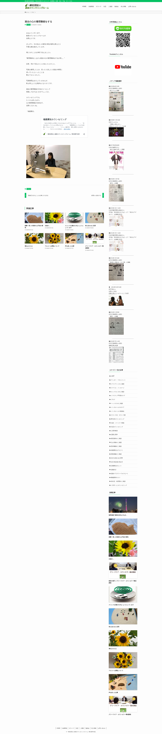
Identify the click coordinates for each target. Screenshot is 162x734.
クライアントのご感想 (117, 384)
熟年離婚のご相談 (116, 446)
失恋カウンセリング (117, 427)
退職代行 (113, 470)
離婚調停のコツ (115, 477)
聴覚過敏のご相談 (116, 454)
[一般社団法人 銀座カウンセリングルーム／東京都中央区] (38, 6)
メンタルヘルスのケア (117, 407)
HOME (58, 728)
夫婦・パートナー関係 (117, 423)
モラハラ (71, 728)
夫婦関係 (64, 728)
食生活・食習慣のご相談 (118, 481)
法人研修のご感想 (116, 442)
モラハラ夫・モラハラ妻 (118, 415)
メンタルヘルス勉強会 (117, 411)
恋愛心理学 (114, 434)
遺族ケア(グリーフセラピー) (119, 473)
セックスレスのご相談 (117, 392)
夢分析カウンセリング (117, 419)
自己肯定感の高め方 (117, 462)
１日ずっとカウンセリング (119, 485)
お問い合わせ (101, 728)
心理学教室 (114, 431)
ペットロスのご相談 (117, 403)
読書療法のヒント (116, 466)
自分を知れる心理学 (117, 458)
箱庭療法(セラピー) (117, 450)
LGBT (112, 376)
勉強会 (87, 728)
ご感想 (82, 728)
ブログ (28, 24)
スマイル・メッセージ (117, 388)
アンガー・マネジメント (118, 380)
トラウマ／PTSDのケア (118, 395)
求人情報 (93, 728)
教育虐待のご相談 (116, 438)
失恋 (77, 728)
